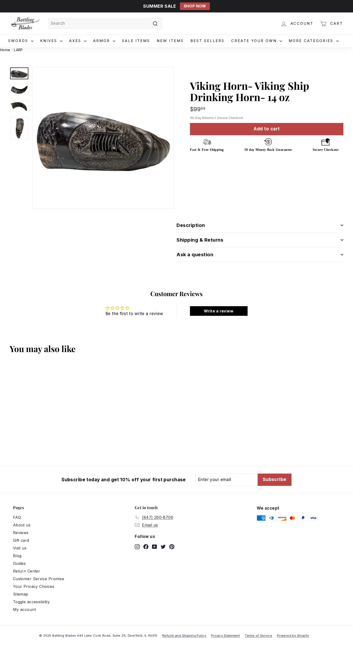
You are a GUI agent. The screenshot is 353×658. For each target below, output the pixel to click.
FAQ (17, 517)
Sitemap (20, 594)
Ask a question (194, 254)
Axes (76, 40)
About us (21, 525)
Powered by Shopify (293, 635)
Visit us (19, 548)
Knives (49, 40)
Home (5, 50)
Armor (102, 40)
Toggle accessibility (31, 601)
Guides (19, 563)
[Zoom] (103, 137)
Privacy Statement (225, 635)
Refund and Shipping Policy (184, 635)
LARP (18, 50)
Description (190, 225)
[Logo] (25, 23)
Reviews (21, 532)
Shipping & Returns (199, 240)
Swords (19, 40)
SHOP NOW (195, 6)
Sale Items (136, 40)
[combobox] (105, 23)
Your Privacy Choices (34, 586)
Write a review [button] (218, 311)
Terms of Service (258, 635)
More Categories (312, 40)
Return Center (26, 571)
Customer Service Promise (38, 578)
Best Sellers (207, 40)
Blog (17, 555)
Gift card (21, 540)
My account (24, 609)
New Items (170, 40)
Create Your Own (254, 40)
